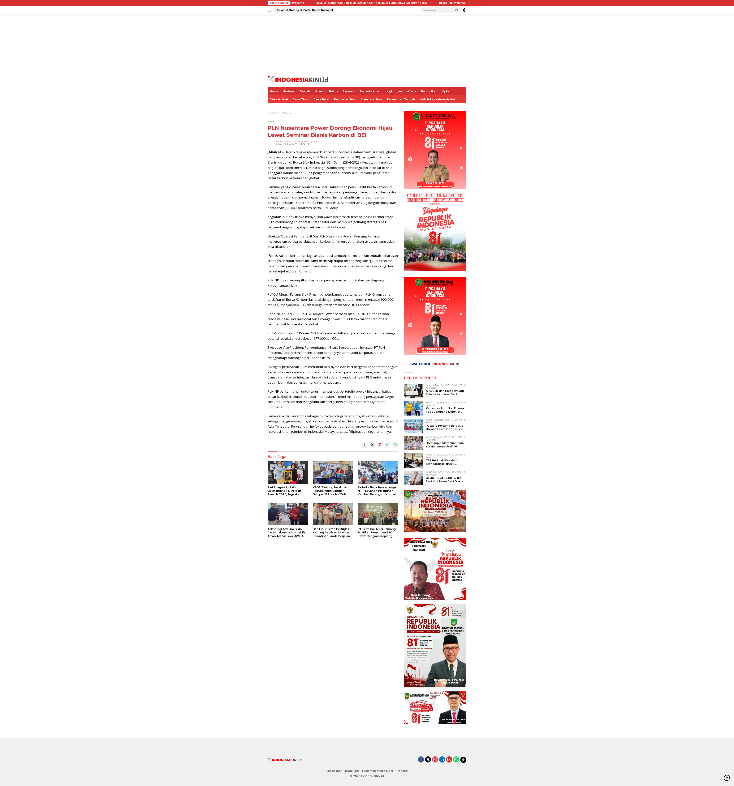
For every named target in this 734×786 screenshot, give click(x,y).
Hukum (320, 91)
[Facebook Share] (365, 445)
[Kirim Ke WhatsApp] (395, 445)
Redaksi (402, 771)
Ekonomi (349, 91)
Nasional (289, 91)
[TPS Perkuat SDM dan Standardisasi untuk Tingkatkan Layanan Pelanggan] (413, 460)
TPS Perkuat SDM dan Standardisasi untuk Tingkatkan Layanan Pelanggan (441, 462)
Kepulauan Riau (345, 99)
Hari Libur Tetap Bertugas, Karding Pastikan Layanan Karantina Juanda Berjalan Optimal (331, 532)
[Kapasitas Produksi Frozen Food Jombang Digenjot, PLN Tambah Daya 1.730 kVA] (413, 408)
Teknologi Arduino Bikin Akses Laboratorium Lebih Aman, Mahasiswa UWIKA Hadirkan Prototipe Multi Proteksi (286, 532)
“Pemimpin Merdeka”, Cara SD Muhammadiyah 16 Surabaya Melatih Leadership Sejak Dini (445, 444)
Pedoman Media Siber (377, 771)
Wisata (412, 91)
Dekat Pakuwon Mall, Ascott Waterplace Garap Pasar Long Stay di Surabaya (427, 3)
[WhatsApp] (456, 759)
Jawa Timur (301, 99)
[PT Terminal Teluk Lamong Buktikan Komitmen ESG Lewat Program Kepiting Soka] (378, 514)
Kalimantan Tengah (401, 99)
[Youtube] (449, 759)
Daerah (305, 91)
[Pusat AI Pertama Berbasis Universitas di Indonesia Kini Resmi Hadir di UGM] (413, 426)
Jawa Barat (322, 99)
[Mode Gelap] (464, 10)
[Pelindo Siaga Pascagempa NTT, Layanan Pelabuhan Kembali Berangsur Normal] (378, 472)
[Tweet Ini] (372, 445)
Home (274, 91)
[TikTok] (463, 760)
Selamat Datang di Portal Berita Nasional (305, 9)
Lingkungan (393, 91)
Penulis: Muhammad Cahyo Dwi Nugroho (296, 141)
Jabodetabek (279, 99)
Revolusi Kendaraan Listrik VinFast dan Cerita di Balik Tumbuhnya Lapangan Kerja (308, 3)
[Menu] (270, 10)
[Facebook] (421, 759)
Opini (446, 91)
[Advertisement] (367, 45)
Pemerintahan (370, 91)
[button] (457, 10)
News (271, 121)
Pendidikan (429, 91)
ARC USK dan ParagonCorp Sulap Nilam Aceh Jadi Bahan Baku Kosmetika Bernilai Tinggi (445, 392)
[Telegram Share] (388, 445)
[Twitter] (428, 759)
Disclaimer (334, 771)
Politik (333, 91)
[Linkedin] (442, 759)
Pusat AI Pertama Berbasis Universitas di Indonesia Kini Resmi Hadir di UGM (446, 427)
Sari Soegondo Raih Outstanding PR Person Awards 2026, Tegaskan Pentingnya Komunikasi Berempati (284, 491)
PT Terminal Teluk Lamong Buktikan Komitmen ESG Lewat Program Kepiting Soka (377, 532)
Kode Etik (352, 771)
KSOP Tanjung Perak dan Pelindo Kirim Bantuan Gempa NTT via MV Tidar (330, 491)
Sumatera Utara (371, 99)
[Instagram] (435, 759)
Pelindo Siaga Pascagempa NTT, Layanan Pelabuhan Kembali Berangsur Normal (377, 491)
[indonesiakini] (298, 79)
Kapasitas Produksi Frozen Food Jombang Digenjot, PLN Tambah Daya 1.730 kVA (446, 410)
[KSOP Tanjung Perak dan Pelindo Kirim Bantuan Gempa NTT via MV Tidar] (333, 472)
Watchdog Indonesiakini (437, 99)
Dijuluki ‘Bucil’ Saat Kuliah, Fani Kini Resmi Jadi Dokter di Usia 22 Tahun (445, 479)
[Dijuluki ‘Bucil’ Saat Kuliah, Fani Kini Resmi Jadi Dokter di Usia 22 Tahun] (413, 478)
